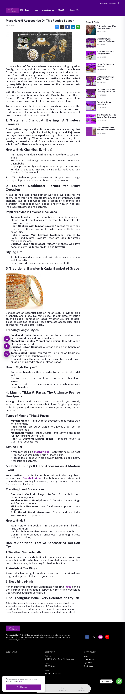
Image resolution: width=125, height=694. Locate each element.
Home (27, 10)
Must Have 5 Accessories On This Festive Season (40, 20)
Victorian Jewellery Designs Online (105, 53)
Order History (89, 659)
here (20, 681)
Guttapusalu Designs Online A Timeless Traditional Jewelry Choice (106, 80)
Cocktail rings (32, 478)
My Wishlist (88, 663)
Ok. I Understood (23, 687)
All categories (48, 10)
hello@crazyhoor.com (53, 673)
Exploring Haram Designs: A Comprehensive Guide (106, 104)
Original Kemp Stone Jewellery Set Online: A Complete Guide (107, 92)
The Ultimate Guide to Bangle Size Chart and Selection (106, 117)
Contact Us (74, 10)
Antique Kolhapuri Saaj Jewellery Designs (107, 27)
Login (86, 656)
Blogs (35, 10)
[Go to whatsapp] (119, 681)
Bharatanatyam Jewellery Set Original (106, 40)
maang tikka (41, 451)
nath (68, 586)
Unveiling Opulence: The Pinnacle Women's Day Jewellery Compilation (106, 131)
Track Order (88, 666)
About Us (61, 10)
